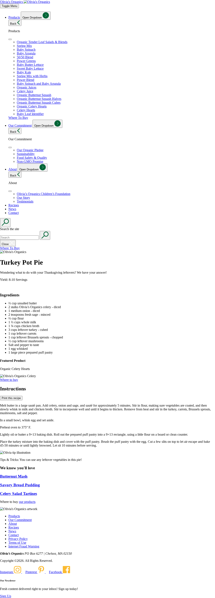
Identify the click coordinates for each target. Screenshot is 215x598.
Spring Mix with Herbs (32, 76)
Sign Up (5, 596)
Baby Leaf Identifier (30, 114)
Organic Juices (26, 87)
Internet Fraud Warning (23, 546)
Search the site (9, 229)
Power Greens (26, 61)
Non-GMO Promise (30, 161)
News (12, 209)
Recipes (13, 205)
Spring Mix (24, 46)
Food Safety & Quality (32, 157)
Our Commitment (20, 125)
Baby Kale (24, 72)
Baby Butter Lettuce (30, 64)
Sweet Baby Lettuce (30, 68)
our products (27, 502)
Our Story (23, 197)
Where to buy (9, 380)
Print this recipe (11, 398)
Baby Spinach (26, 49)
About (12, 169)
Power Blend (25, 80)
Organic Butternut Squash (34, 95)
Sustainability (26, 154)
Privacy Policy (18, 539)
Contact (13, 213)
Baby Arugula (26, 53)
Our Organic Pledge (30, 150)
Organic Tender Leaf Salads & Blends (42, 42)
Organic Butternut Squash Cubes (38, 102)
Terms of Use (17, 542)
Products (14, 17)
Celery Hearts (26, 110)
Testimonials (25, 201)
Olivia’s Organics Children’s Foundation (43, 194)
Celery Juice (25, 91)
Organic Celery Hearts (32, 106)
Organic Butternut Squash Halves (39, 99)
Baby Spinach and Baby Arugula (39, 83)
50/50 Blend (25, 57)
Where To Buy (18, 117)
